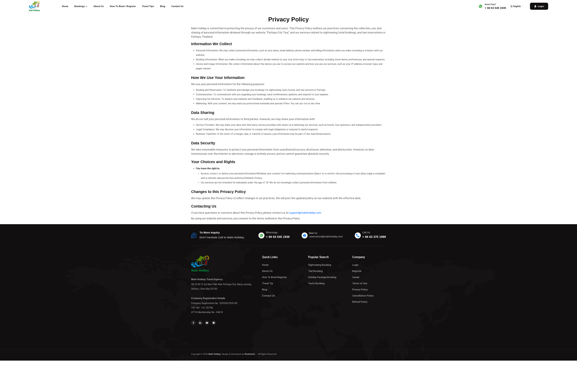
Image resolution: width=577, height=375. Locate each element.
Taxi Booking (315, 271)
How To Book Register (274, 277)
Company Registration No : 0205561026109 (214, 303)
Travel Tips (148, 6)
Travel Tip (267, 283)
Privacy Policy (360, 289)
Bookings (80, 6)
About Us (98, 6)
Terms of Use (359, 283)
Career (355, 277)
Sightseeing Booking (319, 265)
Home (65, 6)
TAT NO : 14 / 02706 (202, 307)
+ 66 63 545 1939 (495, 7)
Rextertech (250, 354)
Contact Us (177, 6)
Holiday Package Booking (322, 277)
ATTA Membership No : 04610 (207, 312)
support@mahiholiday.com (305, 212)
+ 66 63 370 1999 (374, 236)
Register (357, 271)
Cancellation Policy (363, 295)
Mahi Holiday (214, 354)
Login (355, 265)
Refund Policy (359, 301)
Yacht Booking (316, 283)
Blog (162, 6)
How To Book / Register (123, 6)
